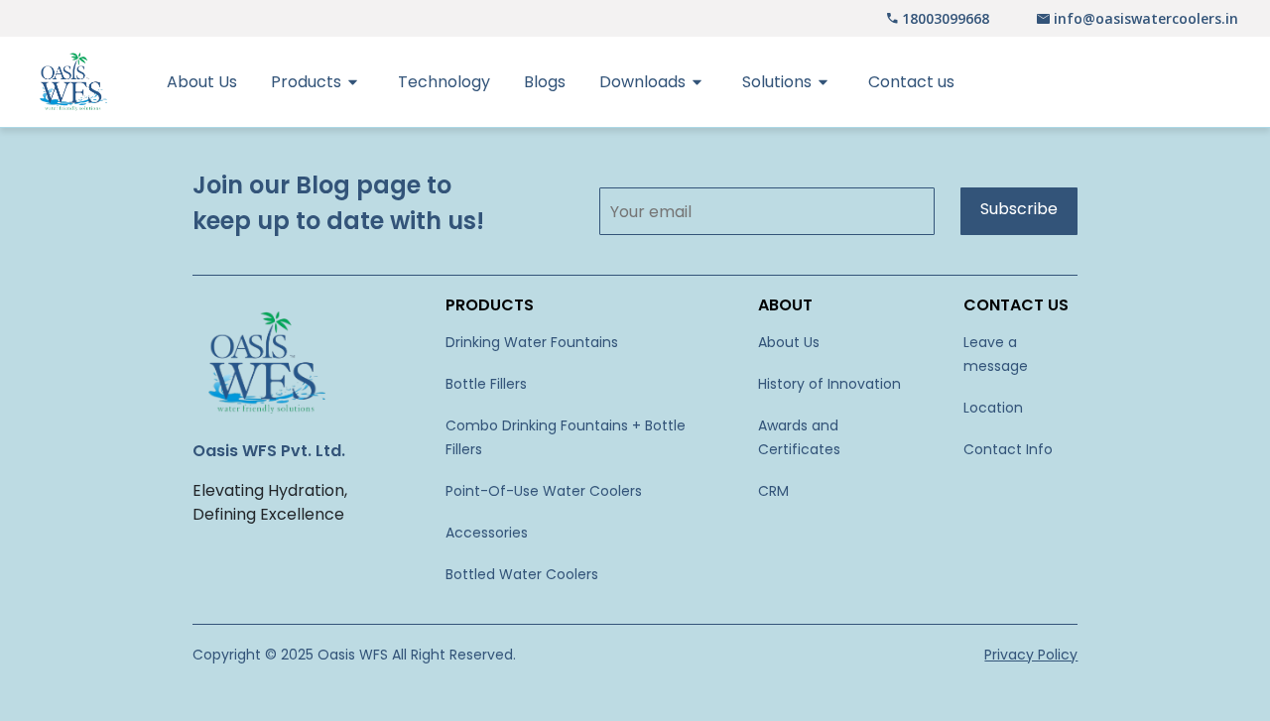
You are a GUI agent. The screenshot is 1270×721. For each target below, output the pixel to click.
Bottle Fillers (486, 384)
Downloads (642, 81)
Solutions (777, 81)
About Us (202, 81)
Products (306, 81)
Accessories (486, 532)
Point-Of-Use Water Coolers (543, 491)
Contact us (911, 81)
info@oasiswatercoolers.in (1146, 18)
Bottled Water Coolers (521, 574)
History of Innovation (829, 384)
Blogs (545, 81)
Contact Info (1008, 449)
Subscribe (1019, 208)
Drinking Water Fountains (531, 342)
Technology (444, 81)
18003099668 (945, 18)
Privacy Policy (1031, 654)
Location (993, 408)
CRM (773, 491)
